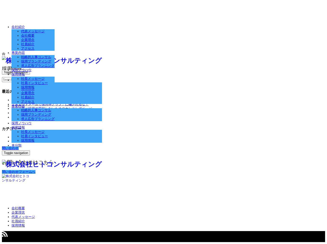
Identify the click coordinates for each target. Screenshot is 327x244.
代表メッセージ (33, 31)
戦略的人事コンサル (36, 110)
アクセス (27, 101)
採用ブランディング (36, 114)
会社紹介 (18, 27)
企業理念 (27, 93)
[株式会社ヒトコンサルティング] (52, 164)
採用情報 (18, 127)
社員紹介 (27, 97)
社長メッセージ (33, 132)
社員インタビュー (34, 136)
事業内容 (18, 106)
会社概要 (27, 35)
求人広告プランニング (38, 119)
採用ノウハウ (21, 123)
